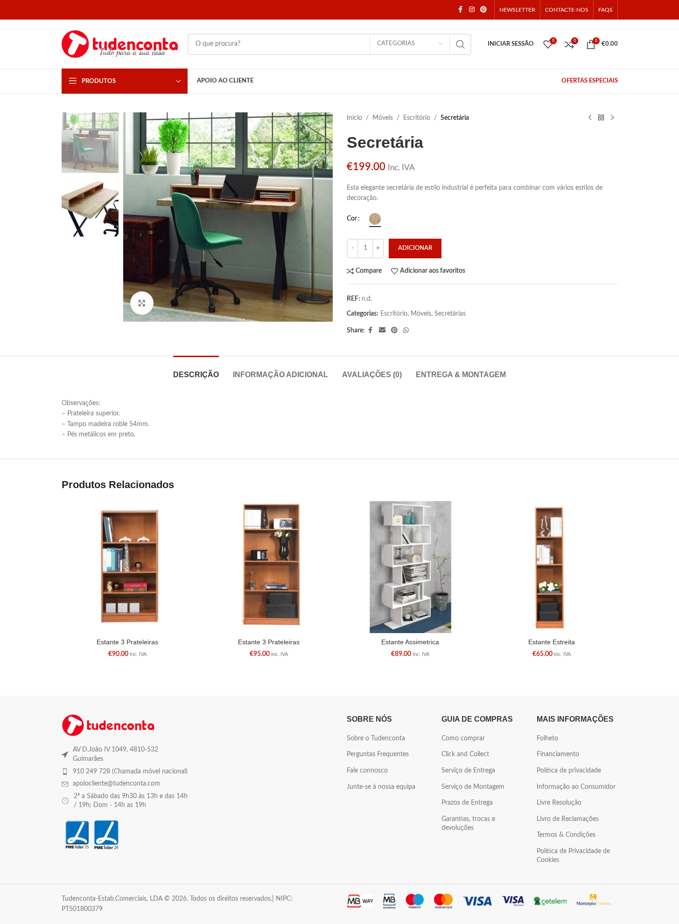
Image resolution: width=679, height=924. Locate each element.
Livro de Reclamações (568, 819)
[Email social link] (382, 330)
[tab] (196, 370)
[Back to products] (601, 118)
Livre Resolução (559, 803)
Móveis (382, 118)
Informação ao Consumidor (576, 787)
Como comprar (463, 738)
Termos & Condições (566, 835)
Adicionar (415, 248)
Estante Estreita (551, 642)
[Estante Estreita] (552, 567)
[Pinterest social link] (483, 9)
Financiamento (558, 754)
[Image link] (108, 725)
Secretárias (450, 313)
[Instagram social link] (471, 9)
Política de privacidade (569, 770)
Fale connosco (367, 770)
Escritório (416, 118)
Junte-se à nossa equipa (381, 787)
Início (354, 118)
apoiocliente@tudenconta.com (116, 783)
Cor (352, 218)
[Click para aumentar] (142, 303)
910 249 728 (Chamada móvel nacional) (130, 771)
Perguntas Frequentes (378, 754)
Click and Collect (465, 754)
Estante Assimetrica (410, 642)
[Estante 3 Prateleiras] (128, 567)
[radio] (375, 219)
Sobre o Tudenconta (376, 738)
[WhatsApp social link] (406, 330)
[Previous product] (589, 118)
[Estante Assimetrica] (410, 567)
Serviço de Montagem (472, 787)
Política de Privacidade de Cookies (573, 856)
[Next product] (612, 118)
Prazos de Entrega (467, 803)
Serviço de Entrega (468, 770)
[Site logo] (120, 44)
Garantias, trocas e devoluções (468, 824)
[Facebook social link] (460, 9)
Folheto (547, 738)
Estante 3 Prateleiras (127, 642)
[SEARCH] (460, 44)
